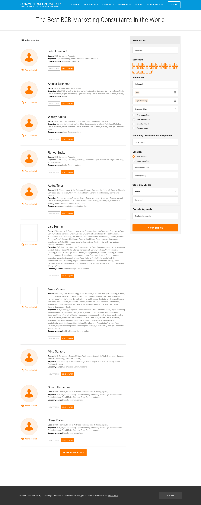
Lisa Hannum (56, 226)
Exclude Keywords (142, 209)
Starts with (137, 60)
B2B (137, 92)
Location (137, 152)
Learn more (113, 495)
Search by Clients (141, 185)
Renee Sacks (56, 152)
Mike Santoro (56, 351)
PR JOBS (139, 5)
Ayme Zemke (56, 289)
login (174, 5)
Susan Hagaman (59, 387)
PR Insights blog (155, 5)
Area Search (141, 156)
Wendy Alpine (57, 116)
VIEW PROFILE (54, 68)
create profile (90, 5)
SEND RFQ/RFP (67, 68)
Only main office (143, 115)
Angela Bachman (59, 83)
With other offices (143, 119)
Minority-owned (142, 123)
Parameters (138, 77)
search (75, 5)
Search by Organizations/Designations (152, 136)
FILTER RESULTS (155, 228)
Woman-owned (142, 128)
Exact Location (142, 161)
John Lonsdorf (57, 51)
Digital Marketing (141, 101)
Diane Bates (56, 420)
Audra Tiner (55, 185)
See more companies (73, 452)
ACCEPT (170, 495)
